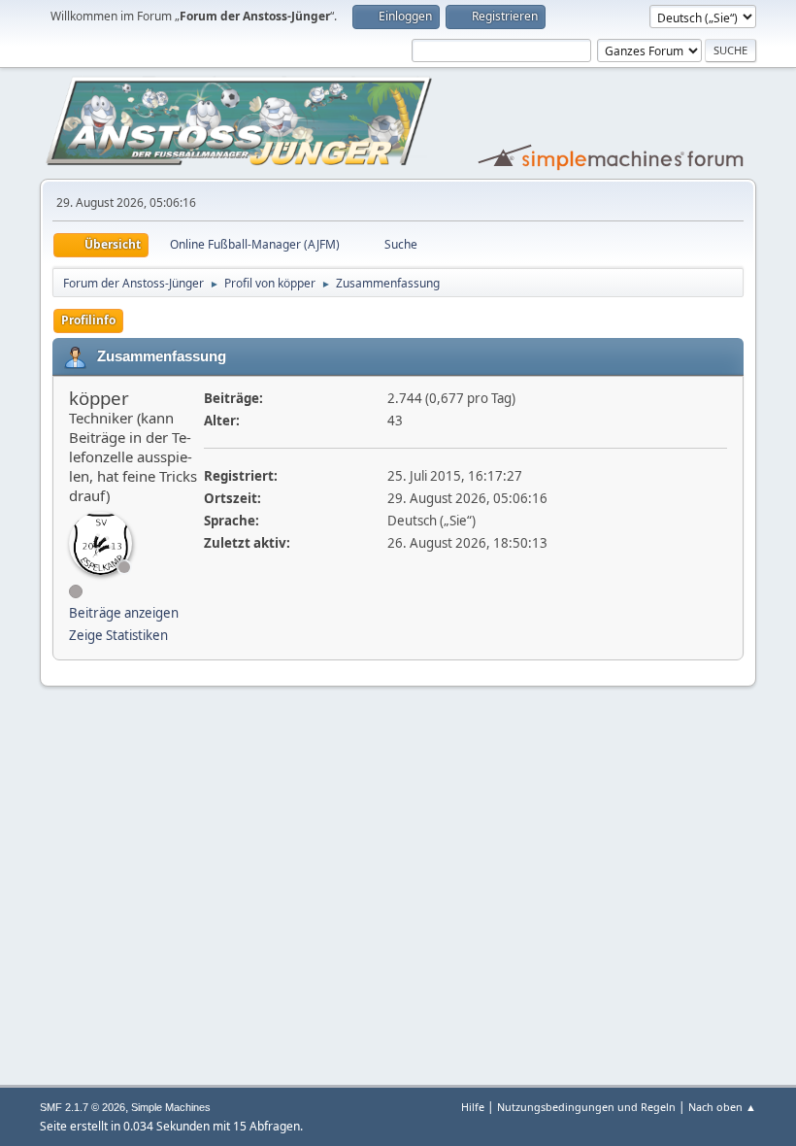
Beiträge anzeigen (124, 613)
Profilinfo (88, 320)
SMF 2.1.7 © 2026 (82, 1107)
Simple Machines (171, 1107)
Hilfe (472, 1106)
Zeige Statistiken (118, 635)
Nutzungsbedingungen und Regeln (586, 1106)
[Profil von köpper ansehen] (100, 543)
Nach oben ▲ (722, 1106)
